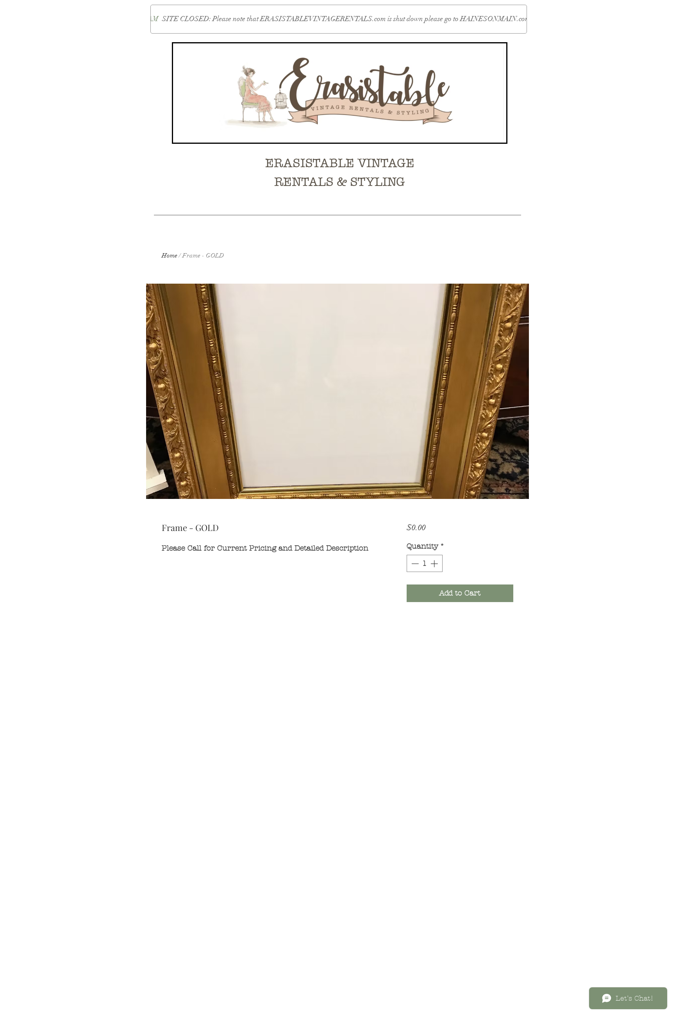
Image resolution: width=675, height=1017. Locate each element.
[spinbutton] (424, 563)
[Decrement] (414, 563)
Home (169, 255)
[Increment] (435, 563)
